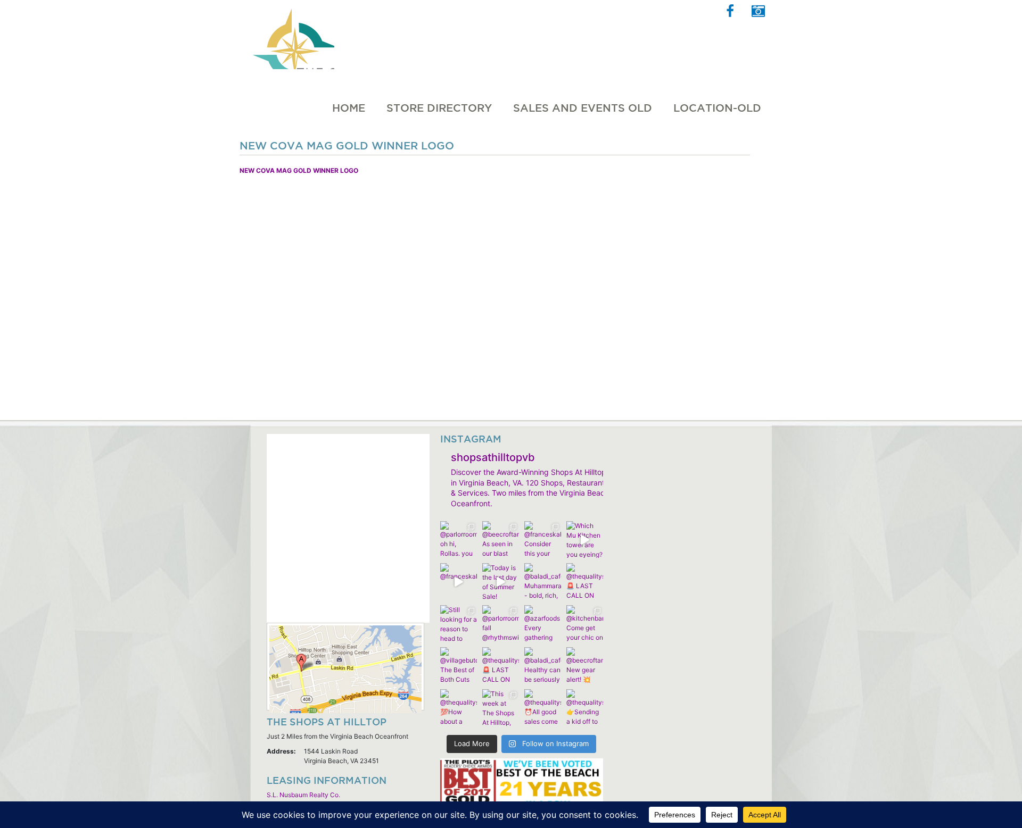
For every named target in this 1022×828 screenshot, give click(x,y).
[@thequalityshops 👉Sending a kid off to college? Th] (584, 707)
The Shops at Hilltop (292, 34)
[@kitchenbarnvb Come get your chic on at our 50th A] (584, 623)
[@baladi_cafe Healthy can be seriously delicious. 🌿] (542, 665)
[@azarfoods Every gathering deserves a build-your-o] (542, 623)
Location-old (717, 108)
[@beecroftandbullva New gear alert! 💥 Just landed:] (584, 665)
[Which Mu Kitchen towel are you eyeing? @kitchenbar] (584, 539)
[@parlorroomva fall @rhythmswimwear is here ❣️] (500, 623)
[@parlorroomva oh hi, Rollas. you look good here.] (458, 539)
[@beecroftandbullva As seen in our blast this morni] (500, 539)
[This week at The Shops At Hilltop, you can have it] (500, 707)
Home (348, 108)
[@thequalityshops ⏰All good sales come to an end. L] (542, 707)
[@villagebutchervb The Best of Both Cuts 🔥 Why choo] (458, 665)
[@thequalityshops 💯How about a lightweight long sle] (458, 707)
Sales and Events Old (582, 108)
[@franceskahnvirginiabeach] (458, 581)
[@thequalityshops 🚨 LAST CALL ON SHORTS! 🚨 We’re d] (584, 581)
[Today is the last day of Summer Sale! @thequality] (500, 581)
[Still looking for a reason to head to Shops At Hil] (458, 623)
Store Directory (439, 108)
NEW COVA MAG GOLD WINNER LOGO (299, 170)
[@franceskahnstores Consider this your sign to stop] (542, 539)
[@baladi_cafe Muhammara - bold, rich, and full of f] (542, 581)
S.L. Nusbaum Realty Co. (303, 795)
